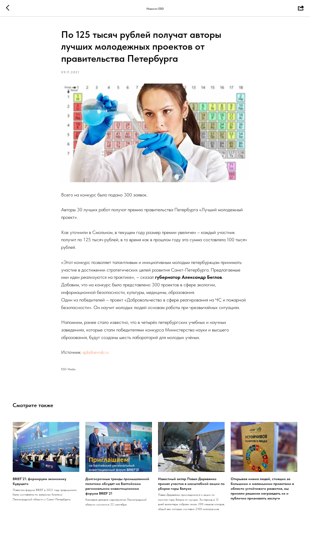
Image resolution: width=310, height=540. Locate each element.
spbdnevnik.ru (96, 352)
